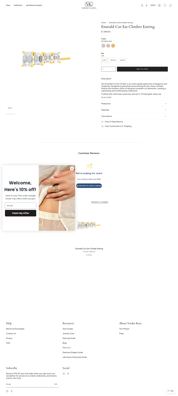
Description (106, 78)
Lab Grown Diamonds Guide (75, 357)
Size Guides (68, 329)
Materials (105, 110)
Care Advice (106, 116)
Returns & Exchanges (15, 329)
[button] (8, 5)
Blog (64, 343)
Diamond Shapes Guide (73, 352)
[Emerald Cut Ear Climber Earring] (89, 226)
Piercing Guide (69, 338)
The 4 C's (67, 348)
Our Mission (124, 329)
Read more (106, 97)
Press (121, 333)
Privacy (9, 338)
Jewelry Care (68, 333)
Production (106, 103)
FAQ (8, 343)
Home (103, 23)
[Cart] (170, 5)
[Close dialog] (72, 168)
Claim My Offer (20, 213)
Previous (6, 62)
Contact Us (11, 333)
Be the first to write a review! (89, 186)
